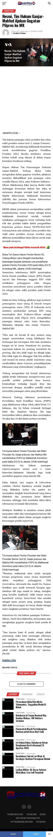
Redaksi (43, 814)
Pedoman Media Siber (15, 814)
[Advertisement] (26, 97)
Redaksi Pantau (19, 33)
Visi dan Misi (41, 821)
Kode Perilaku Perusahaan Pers (28, 818)
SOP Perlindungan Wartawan (21, 821)
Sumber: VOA (9, 659)
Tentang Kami (31, 814)
